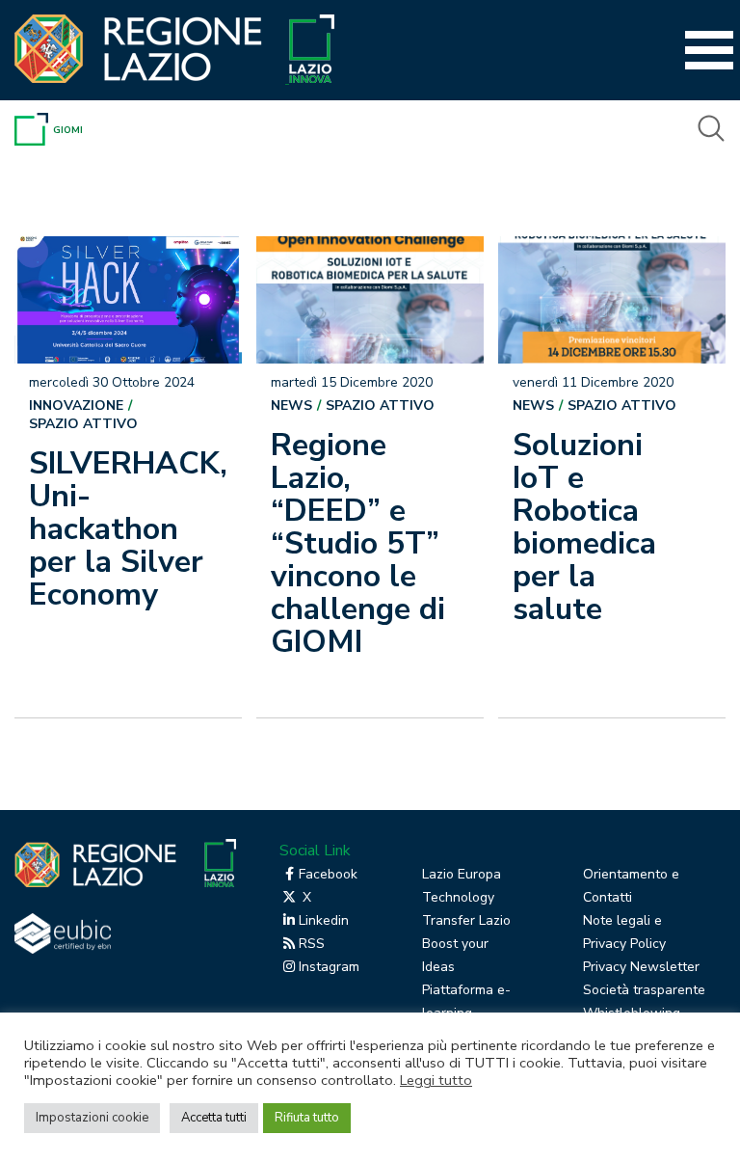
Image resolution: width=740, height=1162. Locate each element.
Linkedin (324, 920)
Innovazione (76, 405)
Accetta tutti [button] (214, 1117)
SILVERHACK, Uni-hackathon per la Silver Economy (124, 529)
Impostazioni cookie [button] (92, 1117)
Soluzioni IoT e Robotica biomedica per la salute (584, 527)
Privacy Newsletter (641, 967)
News (291, 405)
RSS (312, 943)
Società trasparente (644, 990)
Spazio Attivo (83, 424)
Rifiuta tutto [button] (307, 1117)
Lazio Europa (461, 874)
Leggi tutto (436, 1080)
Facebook (328, 874)
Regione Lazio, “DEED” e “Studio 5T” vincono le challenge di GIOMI (358, 543)
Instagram (329, 967)
